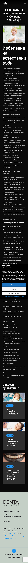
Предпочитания (14, 293)
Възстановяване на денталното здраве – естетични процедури (13, 475)
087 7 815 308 (13, 528)
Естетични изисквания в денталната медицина (12, 442)
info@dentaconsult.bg (10, 533)
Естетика (13, 6)
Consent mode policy (8, 296)
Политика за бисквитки (18, 296)
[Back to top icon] (14, 551)
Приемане (14, 284)
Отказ (14, 289)
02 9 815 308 (7, 531)
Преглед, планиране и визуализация (12, 412)
